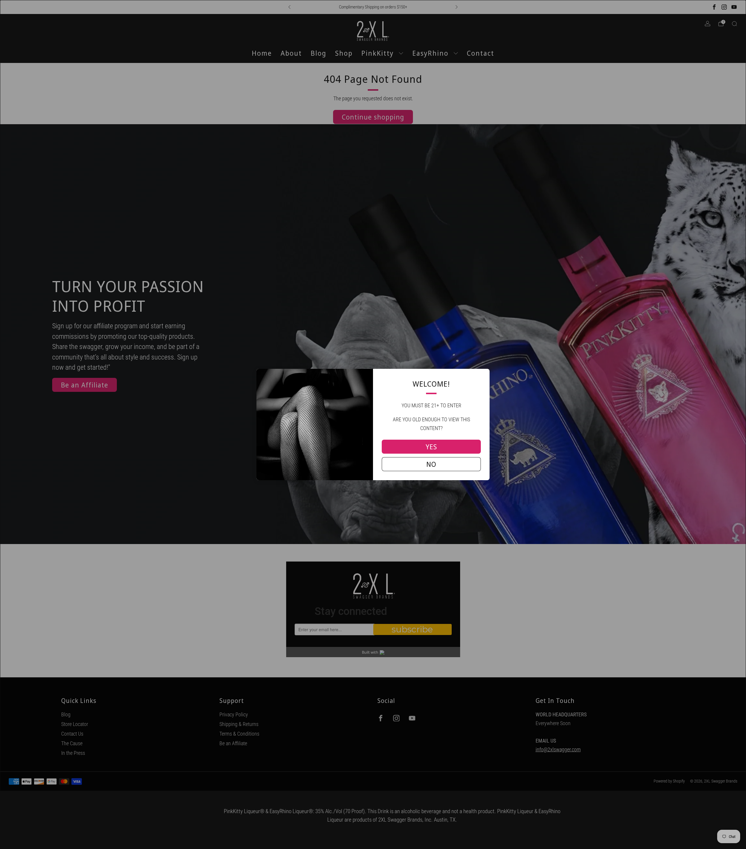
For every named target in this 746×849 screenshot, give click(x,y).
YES (431, 446)
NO (431, 464)
